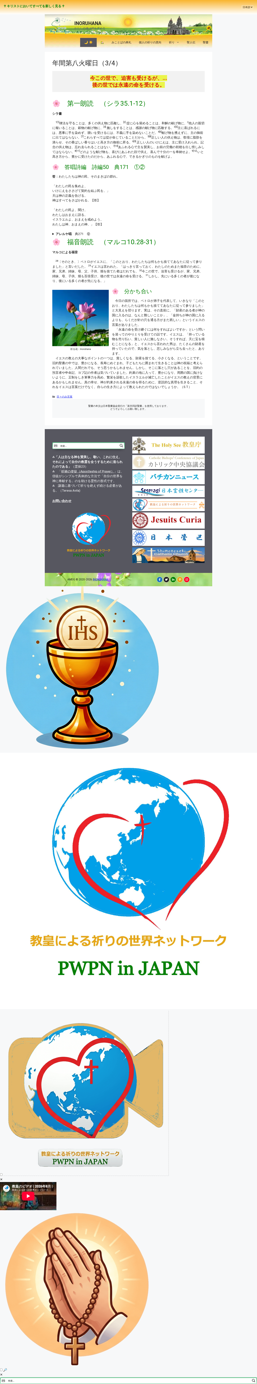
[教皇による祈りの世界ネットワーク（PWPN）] (128, 1008)
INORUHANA (87, 23)
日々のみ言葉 (64, 396)
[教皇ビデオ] (86, 1175)
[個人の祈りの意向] (77, 1365)
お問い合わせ (61, 501)
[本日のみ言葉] (83, 750)
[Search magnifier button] (121, 445)
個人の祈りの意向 (150, 42)
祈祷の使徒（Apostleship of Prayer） (87, 471)
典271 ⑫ (73, 234)
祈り (172, 42)
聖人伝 (191, 42)
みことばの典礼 (121, 42)
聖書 (205, 42)
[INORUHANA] (160, 579)
